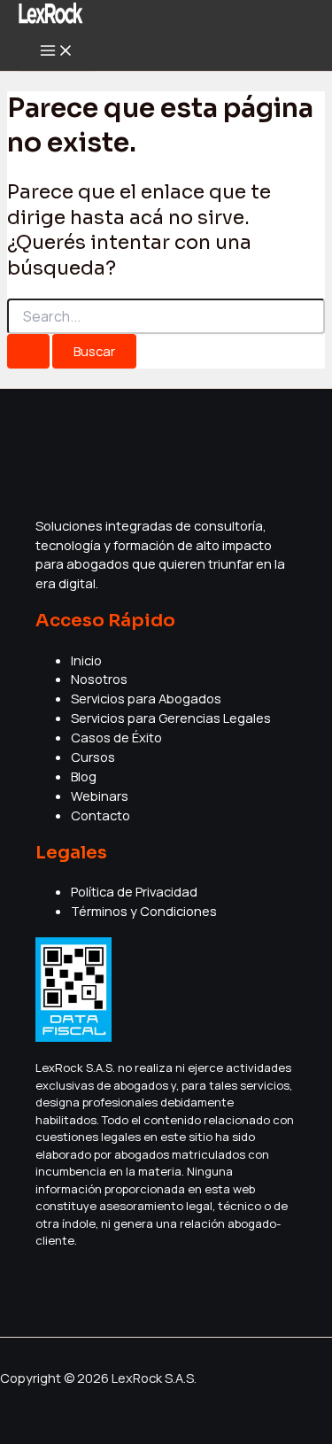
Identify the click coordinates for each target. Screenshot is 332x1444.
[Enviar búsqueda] (28, 351)
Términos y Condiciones (144, 911)
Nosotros (99, 678)
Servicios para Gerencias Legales (171, 717)
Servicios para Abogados (146, 698)
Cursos (93, 756)
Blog (84, 776)
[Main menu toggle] (57, 51)
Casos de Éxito (116, 737)
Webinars (99, 795)
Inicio (86, 660)
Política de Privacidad (134, 891)
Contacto (100, 815)
